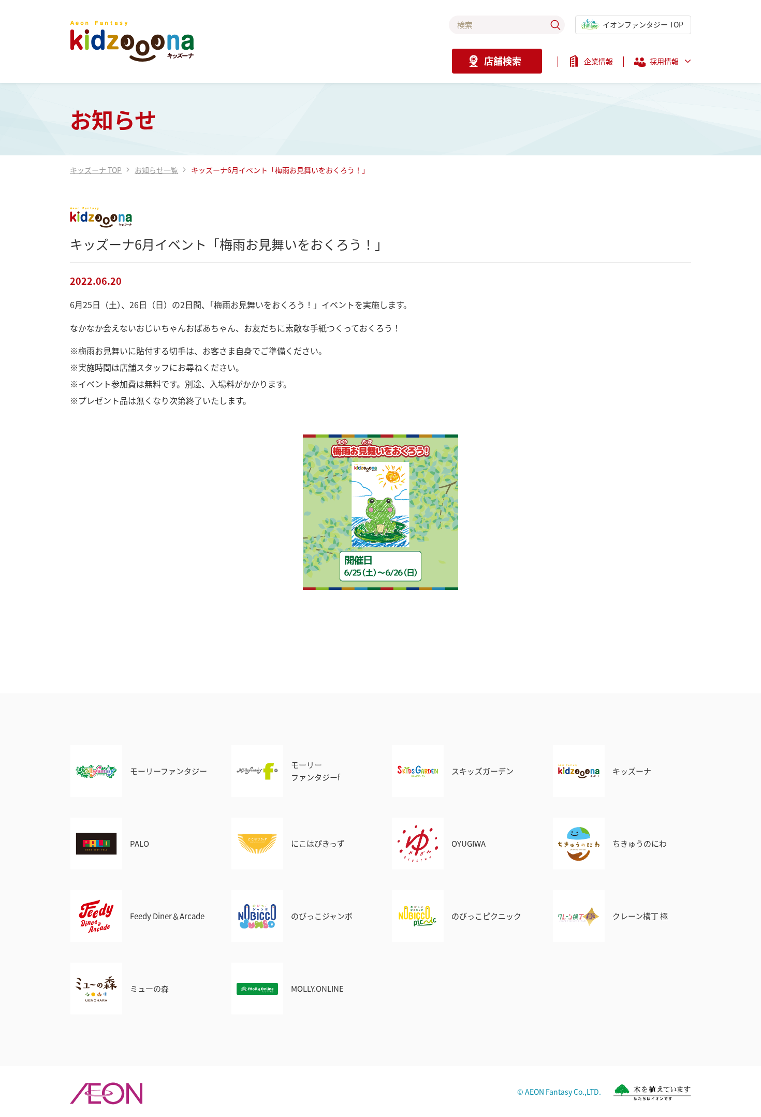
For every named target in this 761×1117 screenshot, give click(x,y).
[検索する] (555, 25)
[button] (662, 64)
